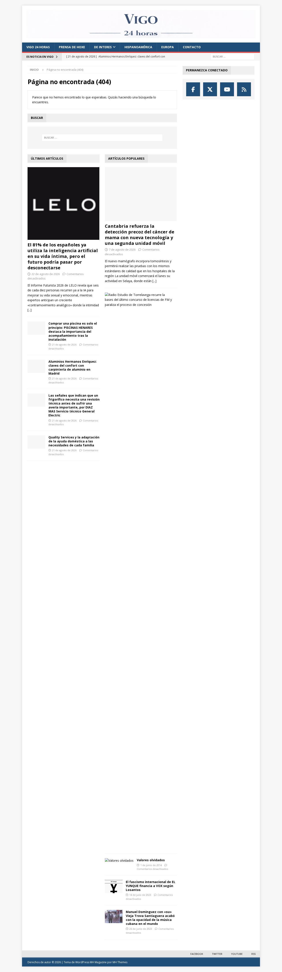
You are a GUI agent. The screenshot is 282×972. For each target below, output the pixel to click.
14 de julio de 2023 (140, 894)
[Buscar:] (232, 56)
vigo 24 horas (38, 47)
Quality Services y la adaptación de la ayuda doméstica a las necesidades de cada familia (73, 441)
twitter (217, 953)
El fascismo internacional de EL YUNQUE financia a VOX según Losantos (150, 886)
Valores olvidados (151, 860)
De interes (103, 47)
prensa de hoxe (72, 47)
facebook (196, 953)
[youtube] (227, 89)
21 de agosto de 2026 (64, 344)
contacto (192, 47)
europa (167, 47)
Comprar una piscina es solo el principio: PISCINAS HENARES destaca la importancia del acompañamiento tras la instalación (72, 331)
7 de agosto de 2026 (122, 249)
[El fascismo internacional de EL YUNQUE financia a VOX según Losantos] (113, 886)
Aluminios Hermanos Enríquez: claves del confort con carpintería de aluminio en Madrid (72, 367)
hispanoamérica (138, 47)
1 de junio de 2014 (151, 865)
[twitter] (210, 89)
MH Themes (120, 962)
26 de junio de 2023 (140, 928)
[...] (30, 310)
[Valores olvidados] (119, 860)
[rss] (244, 89)
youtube (237, 953)
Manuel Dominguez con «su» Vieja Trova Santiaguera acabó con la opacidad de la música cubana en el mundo (150, 918)
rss (253, 953)
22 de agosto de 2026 (46, 274)
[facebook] (193, 89)
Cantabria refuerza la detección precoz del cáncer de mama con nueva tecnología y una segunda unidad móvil (139, 234)
